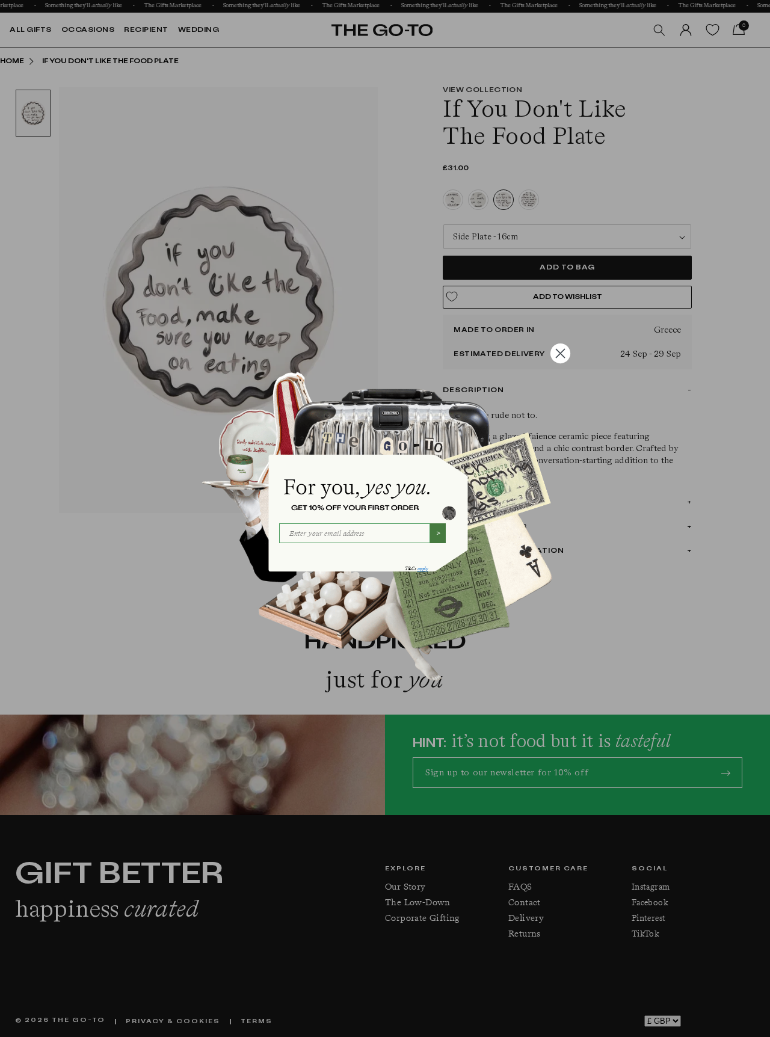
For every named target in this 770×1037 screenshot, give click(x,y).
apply (422, 568)
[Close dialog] (560, 353)
